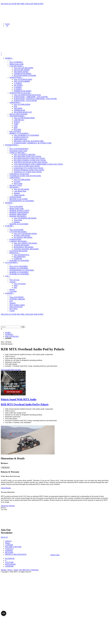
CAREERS (9, 545)
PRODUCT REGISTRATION (15, 554)
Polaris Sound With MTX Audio (18, 399)
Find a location (16, 370)
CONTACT (9, 549)
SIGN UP (4, 537)
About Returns (6, 488)
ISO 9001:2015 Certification (29, 570)
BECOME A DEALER (25, 4)
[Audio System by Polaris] (13, 395)
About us (8, 541)
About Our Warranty (8, 506)
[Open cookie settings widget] (3, 613)
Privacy (10, 570)
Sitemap (3, 570)
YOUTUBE (9, 562)
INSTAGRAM (10, 564)
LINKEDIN (9, 566)
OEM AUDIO (38, 4)
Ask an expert (5, 370)
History (7, 543)
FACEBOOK (10, 558)
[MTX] (22, 20)
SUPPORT (9, 550)
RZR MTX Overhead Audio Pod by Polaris (24, 404)
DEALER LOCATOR (8, 4)
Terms (16, 570)
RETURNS (9, 552)
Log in (7, 24)
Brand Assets (55, 555)
